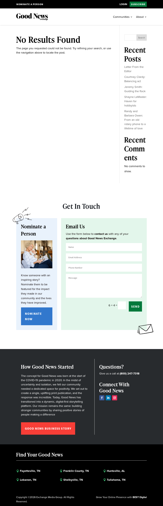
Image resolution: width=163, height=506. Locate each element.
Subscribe (138, 4)
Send (135, 306)
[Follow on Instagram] (114, 397)
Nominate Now (33, 316)
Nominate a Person (29, 4)
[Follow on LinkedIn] (108, 397)
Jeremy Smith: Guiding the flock (134, 89)
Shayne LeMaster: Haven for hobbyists (135, 101)
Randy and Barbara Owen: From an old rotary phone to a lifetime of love (135, 119)
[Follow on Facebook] (101, 397)
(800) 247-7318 (129, 373)
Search (141, 37)
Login (123, 4)
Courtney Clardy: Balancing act (134, 79)
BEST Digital (140, 497)
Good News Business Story (48, 428)
